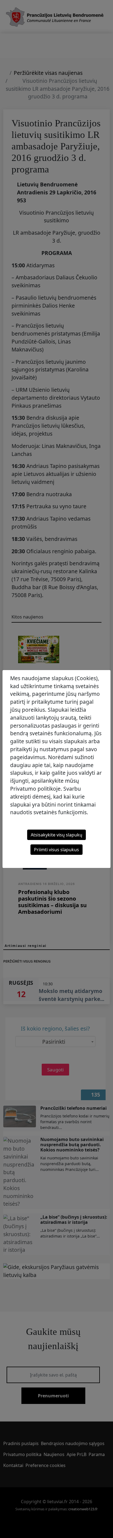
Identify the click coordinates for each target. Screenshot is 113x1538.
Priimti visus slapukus (56, 850)
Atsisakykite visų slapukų (56, 835)
